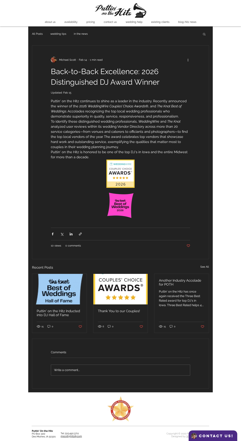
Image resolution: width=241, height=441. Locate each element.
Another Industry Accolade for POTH (180, 282)
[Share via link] (80, 234)
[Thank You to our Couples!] (120, 289)
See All (204, 266)
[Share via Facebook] (52, 234)
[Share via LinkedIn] (71, 234)
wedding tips (58, 33)
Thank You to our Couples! (119, 311)
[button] (50, 22)
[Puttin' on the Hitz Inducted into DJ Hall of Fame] (59, 289)
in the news (81, 33)
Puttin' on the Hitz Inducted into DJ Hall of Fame (58, 313)
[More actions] (188, 60)
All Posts (37, 33)
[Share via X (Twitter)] (62, 234)
